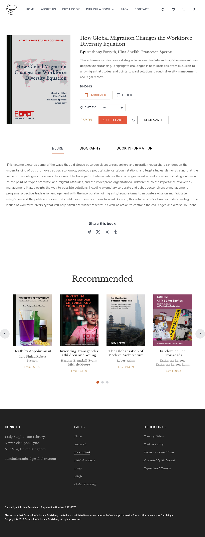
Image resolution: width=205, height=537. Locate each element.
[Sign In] (194, 9)
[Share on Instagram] (107, 232)
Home (30, 9)
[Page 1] (97, 382)
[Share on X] (98, 232)
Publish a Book (98, 9)
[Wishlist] (173, 9)
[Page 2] (102, 382)
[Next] (200, 334)
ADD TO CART (112, 120)
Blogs (78, 468)
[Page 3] (107, 382)
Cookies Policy (154, 444)
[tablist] (102, 149)
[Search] (163, 9)
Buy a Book (71, 9)
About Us (48, 9)
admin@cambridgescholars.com (30, 459)
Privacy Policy (154, 436)
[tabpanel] (102, 182)
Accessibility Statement (159, 460)
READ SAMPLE (154, 120)
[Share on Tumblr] (115, 232)
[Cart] (183, 9)
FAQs (124, 9)
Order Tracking (85, 484)
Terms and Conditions (159, 452)
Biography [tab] (90, 148)
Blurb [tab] (58, 148)
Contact (142, 9)
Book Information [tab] (135, 148)
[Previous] (5, 334)
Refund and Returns (157, 468)
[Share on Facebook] (89, 232)
